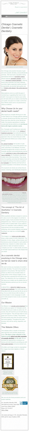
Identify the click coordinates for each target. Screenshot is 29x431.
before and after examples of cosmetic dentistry (14, 337)
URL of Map (4, 410)
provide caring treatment (18, 306)
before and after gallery (18, 236)
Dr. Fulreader (5, 163)
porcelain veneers (16, 78)
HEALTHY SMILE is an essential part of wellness (13, 288)
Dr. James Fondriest (7, 144)
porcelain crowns (20, 76)
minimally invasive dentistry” (14, 80)
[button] (3, 16)
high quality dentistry (7, 344)
